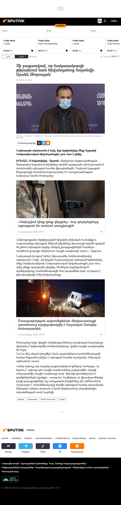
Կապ (51, 463)
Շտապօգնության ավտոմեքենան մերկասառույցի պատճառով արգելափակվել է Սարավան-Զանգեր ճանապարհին (57, 324)
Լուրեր (7, 43)
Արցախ (21, 399)
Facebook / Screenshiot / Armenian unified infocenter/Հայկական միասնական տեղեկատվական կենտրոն (59, 137)
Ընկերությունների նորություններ (17, 467)
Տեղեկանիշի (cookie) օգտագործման (90, 467)
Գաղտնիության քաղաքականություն (53, 467)
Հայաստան (32, 399)
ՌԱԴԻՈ (92, 438)
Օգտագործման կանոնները (34, 463)
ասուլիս (62, 399)
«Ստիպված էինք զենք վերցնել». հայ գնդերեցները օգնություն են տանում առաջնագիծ (58, 224)
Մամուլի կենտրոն (107, 438)
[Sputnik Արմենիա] (14, 23)
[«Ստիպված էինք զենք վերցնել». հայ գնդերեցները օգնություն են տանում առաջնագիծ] (60, 199)
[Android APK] (10, 479)
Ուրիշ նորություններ (48, 43)
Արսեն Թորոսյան (48, 399)
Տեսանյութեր (79, 438)
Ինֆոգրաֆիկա (62, 438)
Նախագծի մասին (10, 463)
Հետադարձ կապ (9, 471)
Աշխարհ (28, 438)
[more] (101, 231)
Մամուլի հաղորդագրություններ (70, 463)
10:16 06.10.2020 (24, 80)
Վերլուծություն (44, 438)
